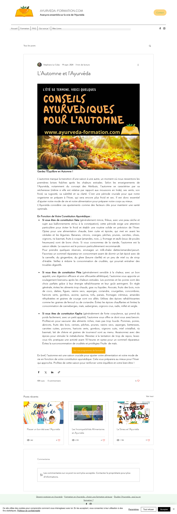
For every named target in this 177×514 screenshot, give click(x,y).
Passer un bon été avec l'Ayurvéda (43, 429)
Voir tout (149, 396)
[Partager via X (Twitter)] (45, 372)
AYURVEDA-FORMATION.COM (61, 11)
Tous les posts (30, 45)
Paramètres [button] (133, 509)
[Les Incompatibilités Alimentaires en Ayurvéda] (89, 413)
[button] (150, 46)
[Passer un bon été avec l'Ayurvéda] (44, 413)
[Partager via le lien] (59, 372)
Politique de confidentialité (28, 510)
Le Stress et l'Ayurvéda (128, 429)
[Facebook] (160, 28)
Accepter (164, 509)
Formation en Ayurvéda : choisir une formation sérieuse (88, 496)
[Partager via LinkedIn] (52, 372)
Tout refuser (148, 509)
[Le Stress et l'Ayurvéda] (133, 413)
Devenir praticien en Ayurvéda (49, 496)
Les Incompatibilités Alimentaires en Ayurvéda (88, 431)
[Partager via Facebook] (38, 372)
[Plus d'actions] (138, 64)
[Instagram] (164, 28)
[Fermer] (173, 509)
